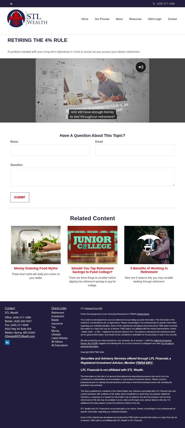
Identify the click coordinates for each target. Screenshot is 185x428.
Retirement (57, 312)
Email (99, 142)
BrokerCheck (143, 313)
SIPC (149, 363)
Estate (55, 320)
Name (14, 142)
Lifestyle (56, 334)
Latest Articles (59, 338)
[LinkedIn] (11, 3)
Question (16, 165)
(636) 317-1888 (166, 3)
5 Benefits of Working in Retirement (149, 270)
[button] (102, 19)
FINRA (140, 363)
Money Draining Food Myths (36, 268)
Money (55, 330)
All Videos (57, 341)
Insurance (57, 323)
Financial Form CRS (93, 308)
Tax (53, 327)
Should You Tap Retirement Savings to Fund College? (92, 270)
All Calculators (59, 345)
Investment (57, 316)
